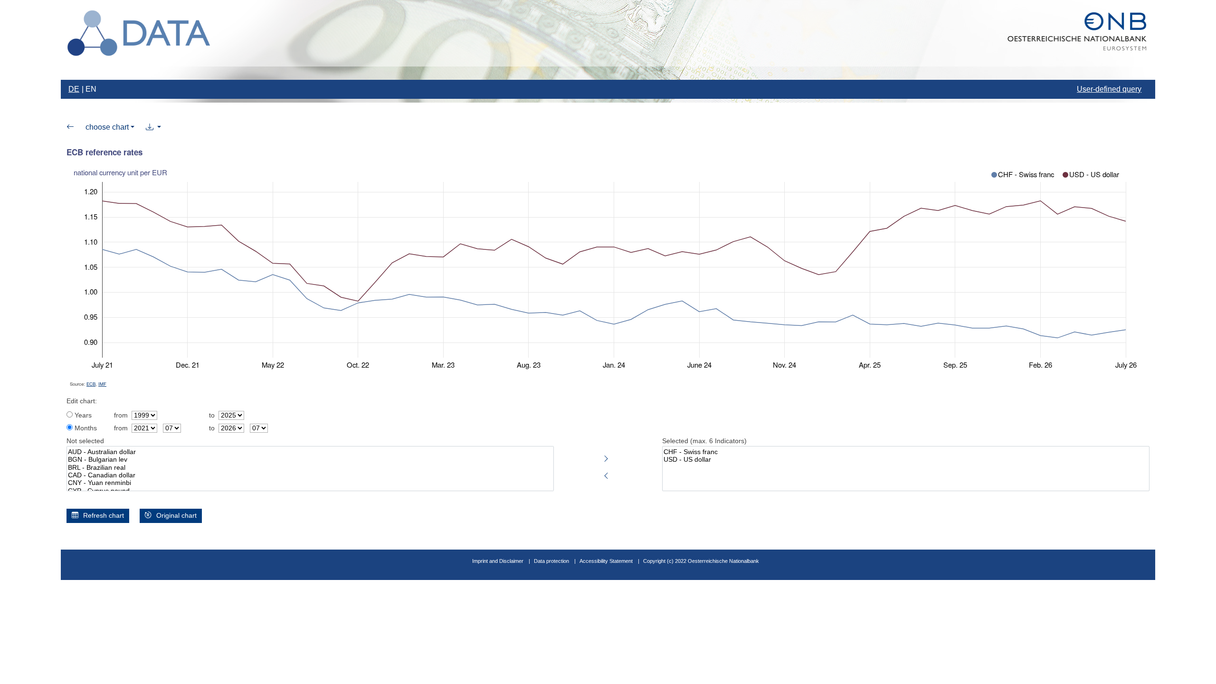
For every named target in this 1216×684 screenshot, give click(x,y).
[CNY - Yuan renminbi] (310, 483)
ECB (90, 383)
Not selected (85, 441)
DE (73, 89)
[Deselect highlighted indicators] (606, 474)
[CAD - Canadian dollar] (310, 475)
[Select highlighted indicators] (606, 457)
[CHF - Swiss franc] (906, 452)
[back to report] (70, 127)
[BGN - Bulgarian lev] (310, 460)
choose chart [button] (107, 127)
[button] (153, 127)
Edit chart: (81, 401)
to (212, 415)
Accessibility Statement (607, 561)
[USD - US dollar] (906, 460)
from (121, 415)
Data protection (551, 561)
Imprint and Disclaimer (497, 561)
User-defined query (1109, 89)
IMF (102, 383)
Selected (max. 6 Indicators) (704, 441)
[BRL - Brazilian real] (310, 468)
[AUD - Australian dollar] (310, 452)
